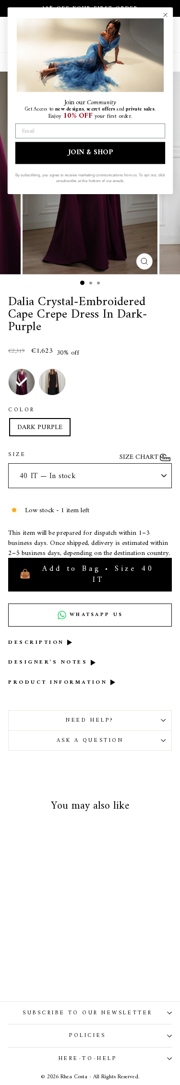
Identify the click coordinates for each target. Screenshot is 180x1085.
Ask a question (90, 740)
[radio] (21, 382)
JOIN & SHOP (90, 153)
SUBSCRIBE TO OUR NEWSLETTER (87, 1013)
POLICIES (87, 1035)
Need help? (90, 720)
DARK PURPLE (39, 427)
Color (21, 410)
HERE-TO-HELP (88, 1058)
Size (17, 454)
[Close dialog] (164, 14)
